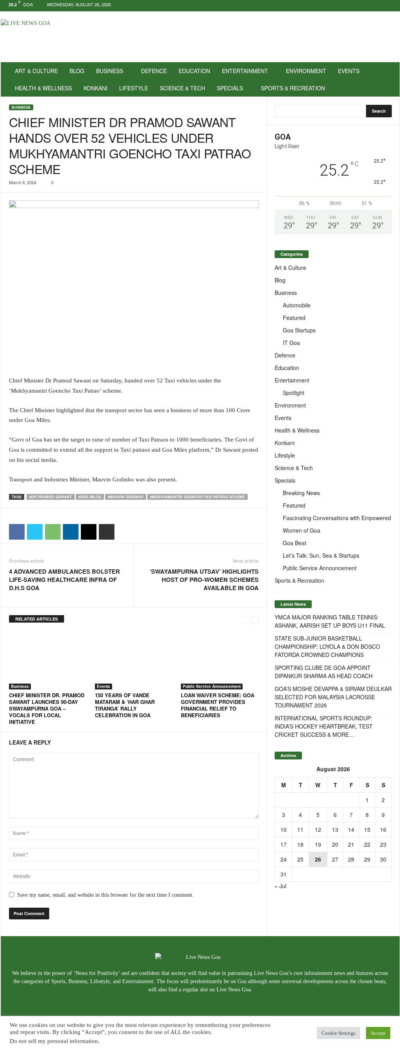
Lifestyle (133, 88)
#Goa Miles (90, 496)
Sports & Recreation (293, 88)
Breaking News (301, 493)
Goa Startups (299, 330)
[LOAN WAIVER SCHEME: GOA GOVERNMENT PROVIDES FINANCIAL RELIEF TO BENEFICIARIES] (220, 660)
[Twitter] (381, 5)
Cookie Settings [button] (338, 1033)
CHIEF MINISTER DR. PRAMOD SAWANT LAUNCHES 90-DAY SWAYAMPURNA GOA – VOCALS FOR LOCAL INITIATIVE (46, 708)
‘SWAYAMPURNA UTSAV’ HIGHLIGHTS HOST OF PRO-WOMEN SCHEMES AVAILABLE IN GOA (204, 579)
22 (367, 844)
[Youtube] (393, 5)
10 (283, 829)
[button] (387, 79)
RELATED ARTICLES (36, 619)
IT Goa (291, 342)
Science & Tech (182, 88)
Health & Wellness (43, 88)
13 (335, 829)
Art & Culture (36, 71)
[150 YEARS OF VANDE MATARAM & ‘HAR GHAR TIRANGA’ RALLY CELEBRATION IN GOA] (134, 660)
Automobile (297, 305)
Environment (306, 71)
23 (383, 844)
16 (383, 829)
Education (194, 71)
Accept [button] (378, 1033)
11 (300, 829)
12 (318, 829)
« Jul (280, 886)
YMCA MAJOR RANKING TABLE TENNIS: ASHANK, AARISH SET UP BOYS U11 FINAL (330, 621)
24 (283, 859)
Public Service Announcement (212, 686)
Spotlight (293, 393)
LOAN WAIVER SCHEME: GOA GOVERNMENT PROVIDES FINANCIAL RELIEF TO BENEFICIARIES (217, 705)
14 (351, 829)
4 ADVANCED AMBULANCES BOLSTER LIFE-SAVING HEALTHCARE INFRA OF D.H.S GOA (64, 579)
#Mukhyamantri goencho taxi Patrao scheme (197, 496)
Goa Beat (294, 543)
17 (283, 844)
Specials (230, 88)
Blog (77, 71)
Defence (154, 71)
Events (348, 71)
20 (335, 844)
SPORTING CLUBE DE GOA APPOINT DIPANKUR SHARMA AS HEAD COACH (324, 672)
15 (367, 829)
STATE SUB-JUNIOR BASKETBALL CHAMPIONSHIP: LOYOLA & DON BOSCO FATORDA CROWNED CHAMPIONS (327, 646)
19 (318, 844)
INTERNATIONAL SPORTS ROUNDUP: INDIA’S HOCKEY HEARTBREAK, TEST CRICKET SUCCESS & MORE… (324, 726)
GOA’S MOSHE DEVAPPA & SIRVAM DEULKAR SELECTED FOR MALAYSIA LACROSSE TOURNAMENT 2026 (333, 697)
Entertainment (245, 71)
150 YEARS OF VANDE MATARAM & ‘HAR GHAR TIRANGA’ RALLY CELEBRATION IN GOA (125, 705)
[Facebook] (369, 5)
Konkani (95, 88)
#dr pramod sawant (50, 496)
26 (318, 859)
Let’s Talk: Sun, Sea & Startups (321, 555)
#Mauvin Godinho (125, 496)
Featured (294, 317)
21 (351, 844)
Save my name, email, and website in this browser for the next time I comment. (105, 895)
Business (109, 71)
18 (300, 844)
